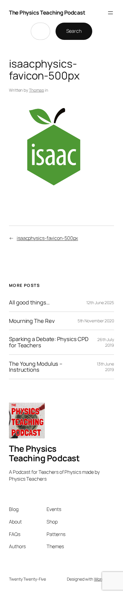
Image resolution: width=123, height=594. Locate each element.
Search (74, 31)
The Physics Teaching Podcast (47, 12)
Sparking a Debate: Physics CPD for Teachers (48, 342)
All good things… (29, 302)
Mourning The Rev (31, 321)
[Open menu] (110, 12)
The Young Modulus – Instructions (35, 367)
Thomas (36, 90)
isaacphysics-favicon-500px (47, 238)
